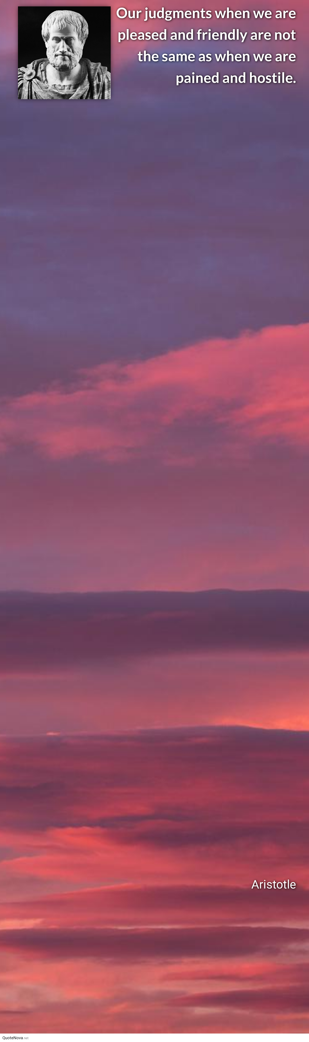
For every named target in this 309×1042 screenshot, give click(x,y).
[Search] (264, 1038)
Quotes (213, 1038)
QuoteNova (15, 1037)
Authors (191, 1038)
